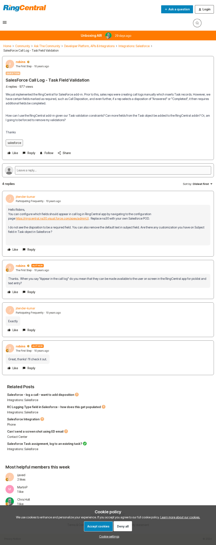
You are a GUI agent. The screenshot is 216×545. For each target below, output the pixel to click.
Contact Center (17, 436)
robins (21, 62)
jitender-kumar (25, 196)
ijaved (21, 475)
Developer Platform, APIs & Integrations (89, 46)
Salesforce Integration (23, 419)
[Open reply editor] (108, 170)
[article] (108, 223)
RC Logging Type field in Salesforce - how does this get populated (54, 407)
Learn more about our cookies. (180, 517)
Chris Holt (23, 499)
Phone (11, 424)
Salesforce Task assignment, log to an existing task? (44, 443)
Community (22, 46)
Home (7, 46)
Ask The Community (47, 46)
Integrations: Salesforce (134, 46)
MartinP (22, 487)
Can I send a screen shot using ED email (35, 431)
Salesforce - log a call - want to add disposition (40, 394)
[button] (4, 24)
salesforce (14, 143)
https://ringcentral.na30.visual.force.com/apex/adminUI (52, 218)
